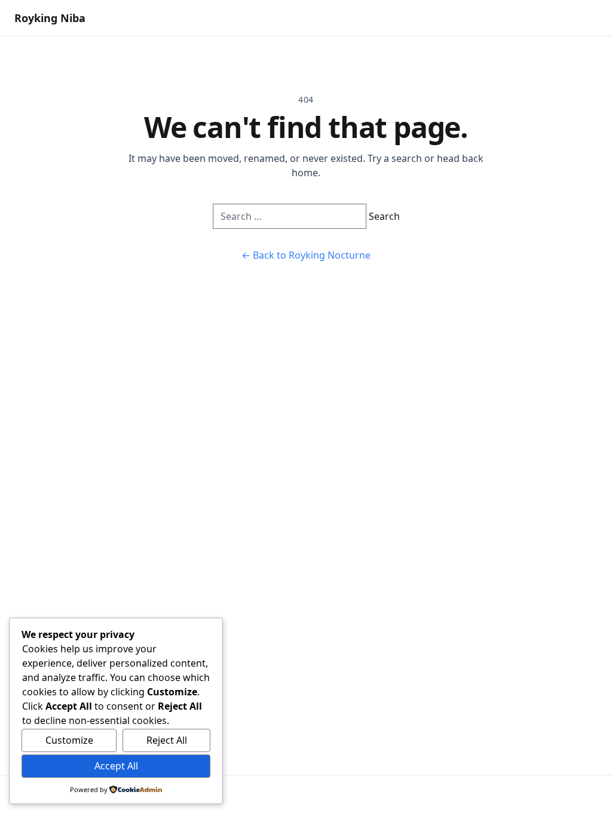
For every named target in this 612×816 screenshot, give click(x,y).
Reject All (166, 740)
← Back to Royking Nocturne (306, 255)
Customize (69, 740)
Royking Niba (49, 18)
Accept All (116, 765)
